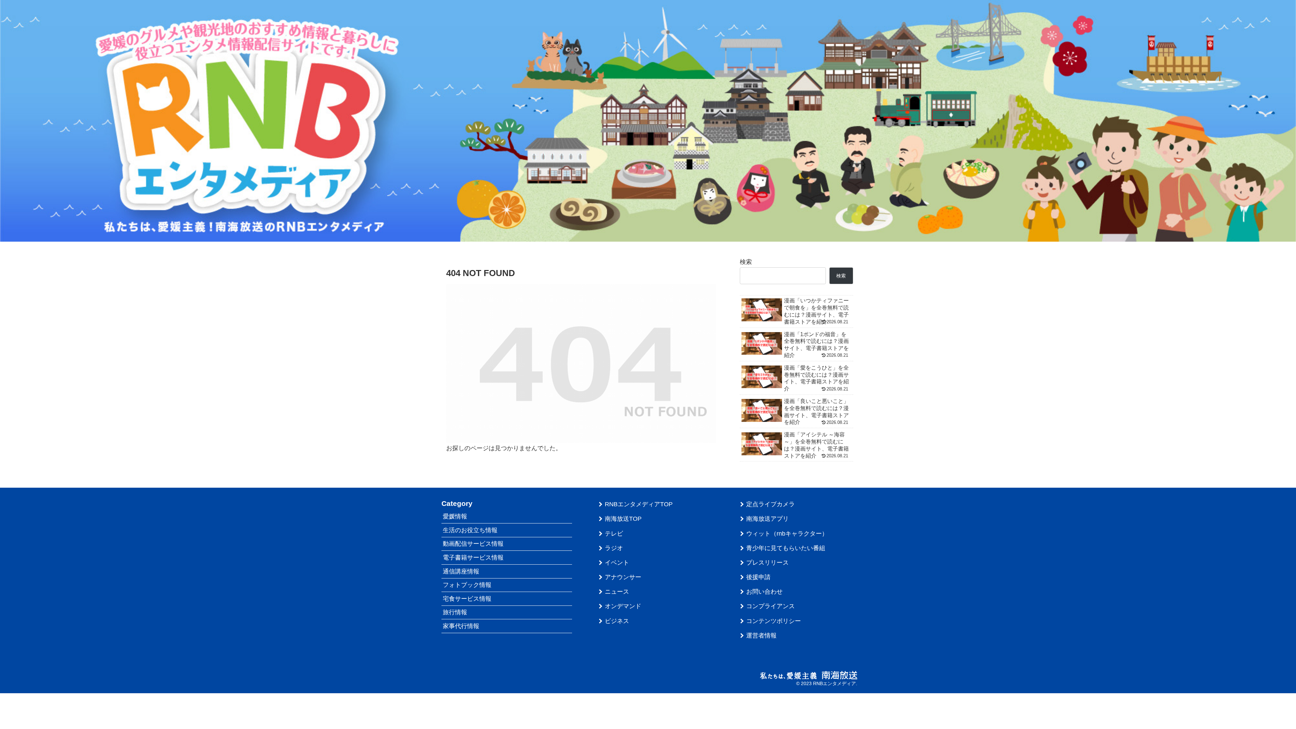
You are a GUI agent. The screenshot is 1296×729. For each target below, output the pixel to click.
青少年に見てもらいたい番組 (785, 548)
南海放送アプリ (767, 518)
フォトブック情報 (467, 585)
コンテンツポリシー (773, 621)
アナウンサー (623, 577)
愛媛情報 (455, 516)
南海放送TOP (623, 518)
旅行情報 (455, 612)
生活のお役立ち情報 (470, 530)
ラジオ (614, 548)
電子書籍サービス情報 (473, 557)
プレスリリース (767, 562)
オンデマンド (623, 606)
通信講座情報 (461, 571)
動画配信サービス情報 (473, 543)
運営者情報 (761, 635)
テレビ (614, 533)
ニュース (617, 591)
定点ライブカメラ (770, 504)
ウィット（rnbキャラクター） (787, 533)
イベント (617, 562)
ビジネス (617, 621)
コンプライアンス (770, 606)
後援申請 (758, 577)
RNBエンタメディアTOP (639, 504)
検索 (746, 262)
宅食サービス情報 (467, 598)
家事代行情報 (461, 626)
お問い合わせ (764, 591)
